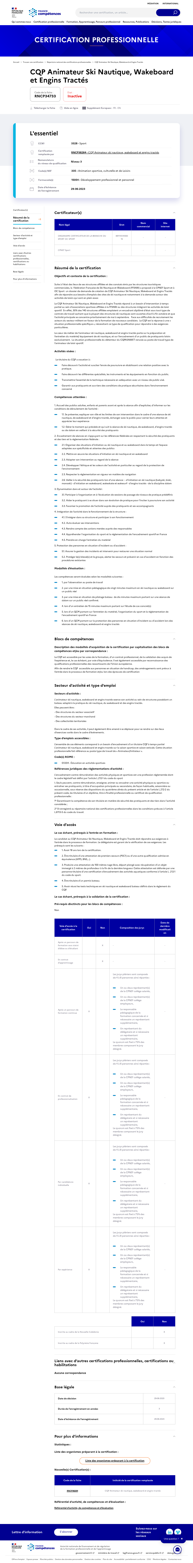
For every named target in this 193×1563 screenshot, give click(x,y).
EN (119, 108)
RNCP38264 (72, 1490)
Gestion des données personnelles (69, 1559)
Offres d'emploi (18, 1559)
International (170, 3)
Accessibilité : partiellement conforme (129, 1559)
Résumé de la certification (77, 268)
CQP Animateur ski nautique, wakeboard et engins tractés (115, 152)
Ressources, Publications (136, 21)
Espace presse (32, 1559)
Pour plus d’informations (76, 1436)
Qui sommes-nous (21, 21)
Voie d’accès (65, 824)
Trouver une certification (33, 62)
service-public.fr (153, 1553)
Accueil (16, 62)
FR (114, 108)
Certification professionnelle (48, 21)
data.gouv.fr (173, 1553)
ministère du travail (107, 1553)
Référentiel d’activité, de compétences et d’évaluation (83, 1508)
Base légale (64, 1387)
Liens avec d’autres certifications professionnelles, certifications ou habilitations (114, 1363)
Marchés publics (46, 1559)
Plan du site (107, 1559)
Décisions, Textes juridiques (166, 21)
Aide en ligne (71, 108)
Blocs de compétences (74, 639)
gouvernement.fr (84, 1553)
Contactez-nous (174, 1559)
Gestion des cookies (92, 1559)
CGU (149, 1559)
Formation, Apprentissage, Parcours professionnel (93, 21)
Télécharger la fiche (44, 108)
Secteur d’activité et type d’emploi (85, 685)
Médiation (153, 3)
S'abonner (66, 1532)
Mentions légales (159, 1559)
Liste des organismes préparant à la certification (114, 1461)
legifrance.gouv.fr (131, 1553)
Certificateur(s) (68, 212)
